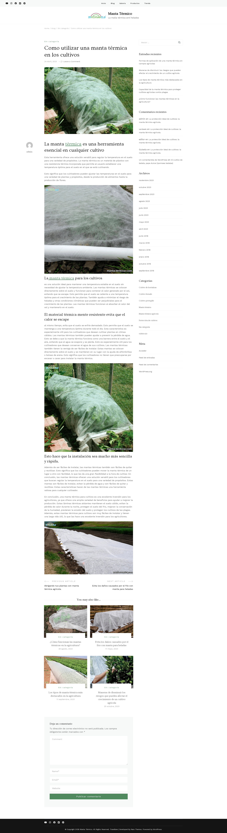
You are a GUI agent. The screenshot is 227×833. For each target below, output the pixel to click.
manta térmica (61, 278)
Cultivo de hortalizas (148, 287)
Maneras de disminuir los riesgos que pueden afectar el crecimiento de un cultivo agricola (160, 71)
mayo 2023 (144, 222)
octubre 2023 (145, 187)
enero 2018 (144, 257)
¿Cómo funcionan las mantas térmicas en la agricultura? (159, 100)
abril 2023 (143, 229)
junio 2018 (143, 236)
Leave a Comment (71, 61)
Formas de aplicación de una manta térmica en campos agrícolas (160, 62)
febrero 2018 (144, 250)
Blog (113, 3)
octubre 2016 (145, 264)
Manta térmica (145, 307)
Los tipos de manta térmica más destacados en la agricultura (160, 81)
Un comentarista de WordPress (153, 160)
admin (29, 151)
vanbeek (142, 129)
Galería (123, 3)
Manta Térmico (120, 14)
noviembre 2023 (146, 180)
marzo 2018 (144, 243)
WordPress (157, 829)
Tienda (147, 3)
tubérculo (143, 334)
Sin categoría (51, 41)
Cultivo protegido (146, 301)
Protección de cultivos (148, 320)
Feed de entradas (147, 357)
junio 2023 (143, 215)
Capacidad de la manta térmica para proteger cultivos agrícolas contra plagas (160, 90)
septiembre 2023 (146, 194)
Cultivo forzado (145, 294)
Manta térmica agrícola (148, 314)
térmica (73, 144)
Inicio (103, 3)
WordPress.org (145, 371)
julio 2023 (143, 208)
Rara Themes (136, 829)
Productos (135, 3)
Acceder (142, 351)
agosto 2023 (144, 201)
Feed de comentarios (148, 364)
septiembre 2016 (146, 271)
